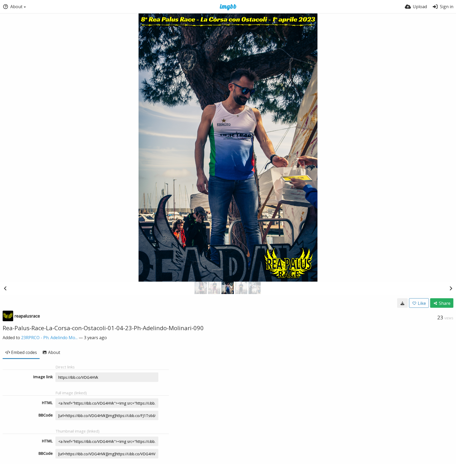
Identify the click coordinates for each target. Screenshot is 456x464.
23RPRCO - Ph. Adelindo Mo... (49, 337)
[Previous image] (5, 288)
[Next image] (450, 288)
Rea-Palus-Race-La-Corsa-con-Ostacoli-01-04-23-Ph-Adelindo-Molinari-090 (103, 328)
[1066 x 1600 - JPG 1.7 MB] (402, 303)
